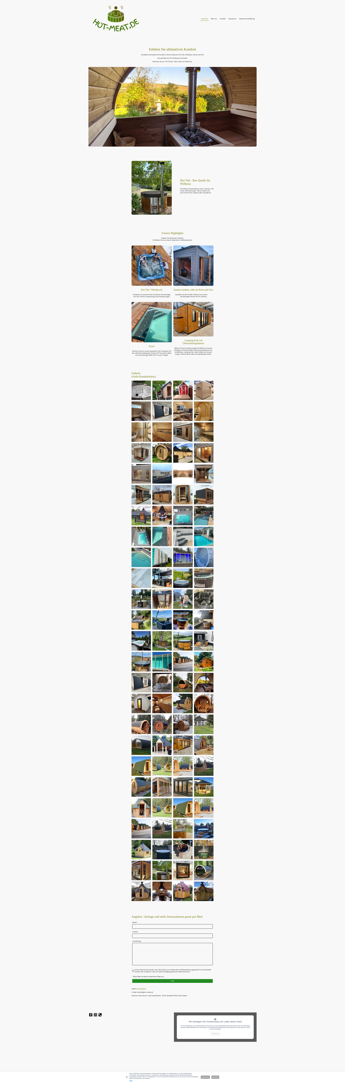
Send (172, 981)
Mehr (131, 1080)
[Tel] (100, 1014)
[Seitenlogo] (115, 18)
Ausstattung (136, 941)
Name (134, 922)
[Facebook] (90, 1014)
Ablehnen (215, 1077)
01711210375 (141, 989)
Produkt (135, 932)
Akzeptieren (215, 1033)
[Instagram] (95, 1014)
